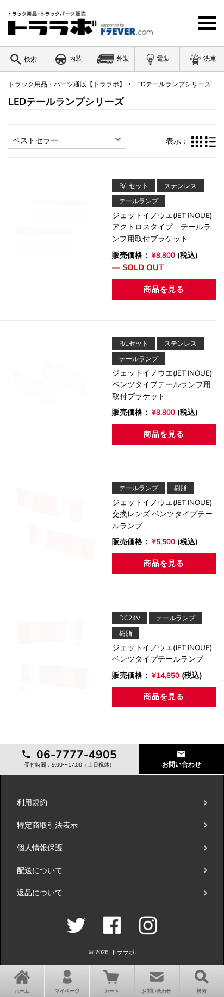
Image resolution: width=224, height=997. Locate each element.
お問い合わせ (181, 764)
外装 (122, 58)
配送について (40, 870)
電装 (163, 58)
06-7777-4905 (75, 754)
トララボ (123, 952)
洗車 (209, 58)
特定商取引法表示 (47, 825)
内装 (75, 58)
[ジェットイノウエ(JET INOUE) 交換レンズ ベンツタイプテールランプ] (53, 527)
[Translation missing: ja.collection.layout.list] (210, 141)
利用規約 (32, 802)
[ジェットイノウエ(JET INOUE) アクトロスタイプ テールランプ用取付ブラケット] (53, 225)
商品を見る (164, 289)
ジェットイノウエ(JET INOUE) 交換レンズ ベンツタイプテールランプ (162, 514)
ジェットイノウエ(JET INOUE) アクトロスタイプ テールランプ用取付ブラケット (166, 227)
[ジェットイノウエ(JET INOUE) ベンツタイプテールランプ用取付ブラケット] (53, 382)
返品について (40, 893)
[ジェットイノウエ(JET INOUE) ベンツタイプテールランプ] (53, 657)
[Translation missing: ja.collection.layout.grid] (196, 141)
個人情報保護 (40, 848)
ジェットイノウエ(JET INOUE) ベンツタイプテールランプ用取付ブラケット (166, 385)
